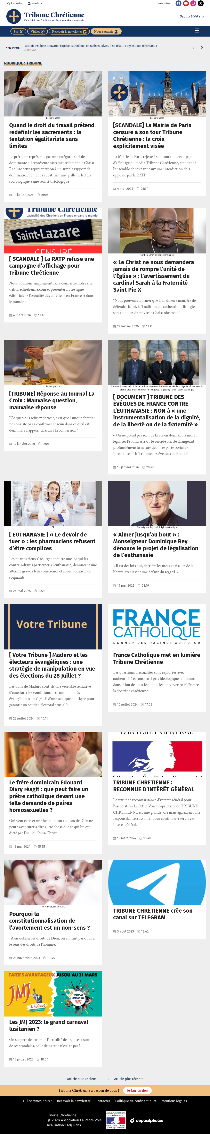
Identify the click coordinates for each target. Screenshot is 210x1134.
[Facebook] (178, 3)
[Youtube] (186, 3)
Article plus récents (128, 1079)
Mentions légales (174, 1101)
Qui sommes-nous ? (37, 1101)
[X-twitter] (201, 3)
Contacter (103, 1101)
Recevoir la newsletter (73, 1101)
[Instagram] (193, 3)
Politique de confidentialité (136, 1101)
